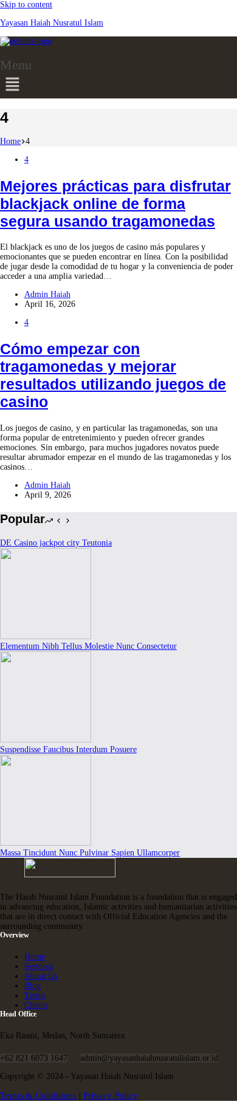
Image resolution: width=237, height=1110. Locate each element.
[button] (18, 78)
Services (38, 966)
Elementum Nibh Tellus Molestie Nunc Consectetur (88, 646)
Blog (32, 985)
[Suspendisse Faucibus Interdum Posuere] (45, 739)
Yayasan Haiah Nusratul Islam (51, 22)
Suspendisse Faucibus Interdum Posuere (68, 749)
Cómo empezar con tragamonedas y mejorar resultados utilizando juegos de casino (113, 375)
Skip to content (26, 4)
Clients (36, 1005)
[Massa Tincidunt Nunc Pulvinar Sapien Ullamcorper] (45, 843)
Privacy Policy (110, 1095)
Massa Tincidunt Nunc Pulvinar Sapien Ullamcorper (90, 852)
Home (34, 956)
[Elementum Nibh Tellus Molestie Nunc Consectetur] (45, 636)
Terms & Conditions (38, 1095)
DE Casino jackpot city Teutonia (56, 542)
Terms (35, 995)
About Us (40, 976)
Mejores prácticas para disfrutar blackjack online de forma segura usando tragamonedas (115, 203)
